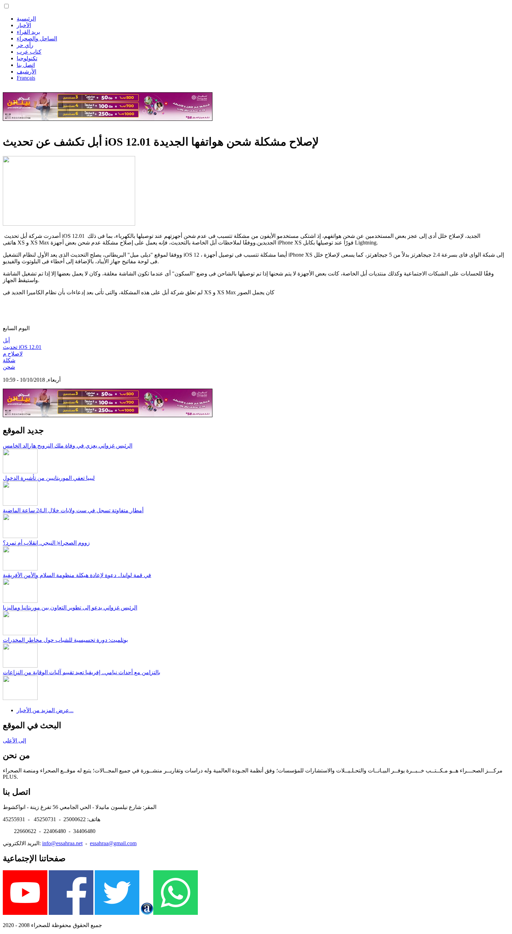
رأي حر (25, 45)
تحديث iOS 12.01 (22, 347)
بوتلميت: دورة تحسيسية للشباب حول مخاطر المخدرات (65, 640)
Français (26, 78)
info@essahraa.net (62, 843)
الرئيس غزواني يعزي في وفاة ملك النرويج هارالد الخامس (67, 446)
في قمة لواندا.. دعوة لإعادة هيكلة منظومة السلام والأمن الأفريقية (77, 575)
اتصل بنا (26, 65)
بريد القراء (28, 32)
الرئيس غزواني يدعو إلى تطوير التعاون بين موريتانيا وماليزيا (70, 607)
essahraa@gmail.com (113, 843)
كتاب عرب (29, 52)
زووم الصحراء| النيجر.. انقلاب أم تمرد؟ (46, 543)
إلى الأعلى (14, 741)
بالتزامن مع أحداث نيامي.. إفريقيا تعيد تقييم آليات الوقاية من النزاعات (81, 672)
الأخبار (24, 25)
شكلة (9, 360)
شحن (9, 367)
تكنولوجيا (27, 58)
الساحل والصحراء (37, 38)
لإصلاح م (13, 354)
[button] (6, 6)
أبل (6, 340)
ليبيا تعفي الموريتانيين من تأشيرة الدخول (49, 478)
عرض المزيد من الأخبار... (45, 710)
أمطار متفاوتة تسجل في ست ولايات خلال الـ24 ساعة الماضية (73, 510)
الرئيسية (26, 19)
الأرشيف (26, 72)
